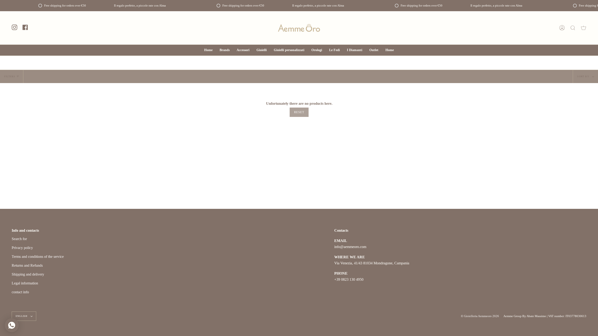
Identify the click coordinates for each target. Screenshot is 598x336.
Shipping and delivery (28, 274)
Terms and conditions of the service (38, 257)
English (22, 316)
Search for (19, 239)
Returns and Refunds (27, 265)
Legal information (25, 283)
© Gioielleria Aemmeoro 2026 (480, 316)
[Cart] (583, 28)
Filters (9, 76)
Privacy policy (22, 248)
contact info (20, 292)
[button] (243, 50)
